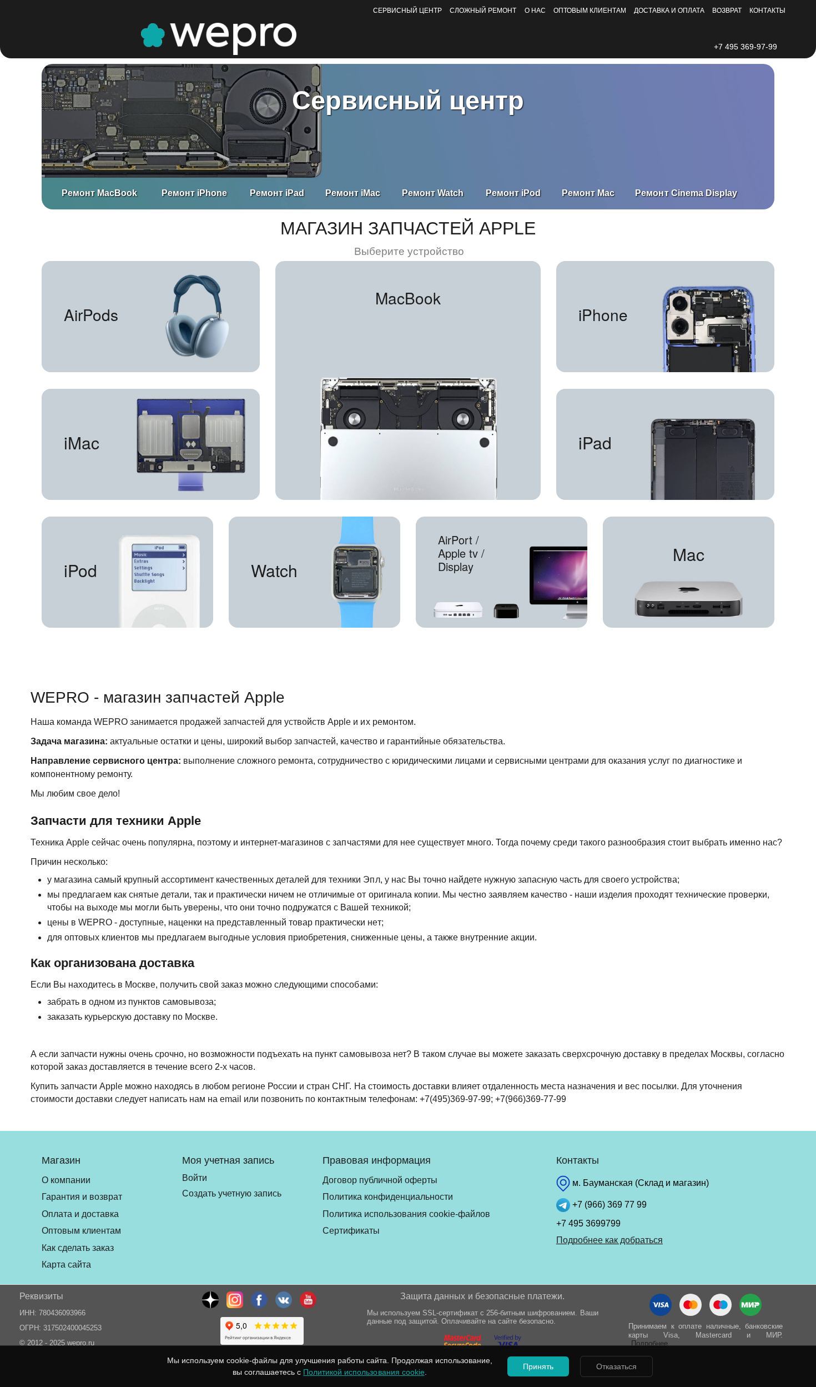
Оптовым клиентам (589, 10)
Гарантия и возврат (82, 1196)
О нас (535, 10)
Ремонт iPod (513, 193)
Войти (194, 1178)
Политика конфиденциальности (388, 1196)
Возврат (727, 10)
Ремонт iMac (352, 193)
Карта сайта (66, 1264)
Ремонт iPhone (194, 193)
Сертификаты (351, 1230)
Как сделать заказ (78, 1248)
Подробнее (649, 1343)
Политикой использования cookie (363, 1372)
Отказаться (616, 1366)
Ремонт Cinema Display (686, 193)
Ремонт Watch (433, 193)
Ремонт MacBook (99, 193)
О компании (66, 1180)
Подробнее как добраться (609, 1240)
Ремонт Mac (588, 193)
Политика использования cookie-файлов (406, 1214)
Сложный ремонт (483, 10)
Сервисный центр (407, 10)
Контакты (767, 10)
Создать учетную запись (231, 1193)
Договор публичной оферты (380, 1180)
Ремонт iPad (277, 193)
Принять (538, 1366)
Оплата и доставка (80, 1214)
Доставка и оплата (669, 10)
